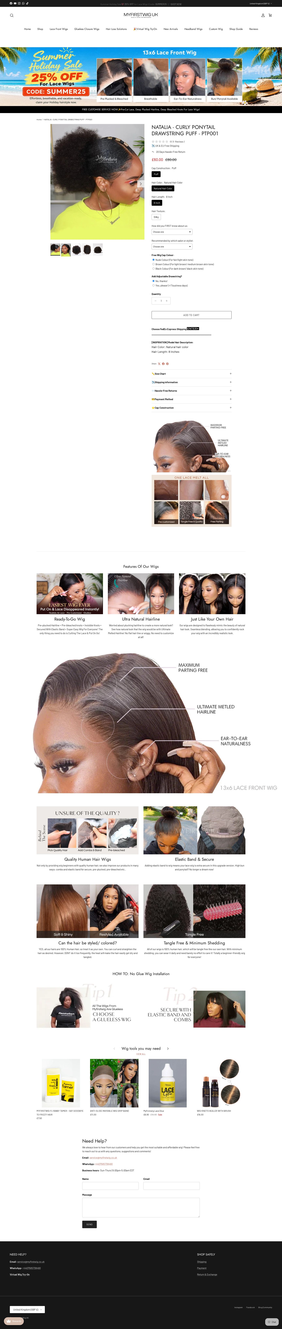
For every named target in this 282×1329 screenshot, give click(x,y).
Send (89, 1224)
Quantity (156, 293)
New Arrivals (171, 29)
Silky (156, 217)
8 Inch (157, 202)
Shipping (201, 1261)
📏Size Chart (159, 373)
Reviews (253, 29)
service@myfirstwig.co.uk (104, 1157)
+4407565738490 (104, 1164)
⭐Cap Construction (163, 407)
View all (140, 1054)
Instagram (238, 1307)
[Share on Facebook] (163, 364)
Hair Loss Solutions (116, 29)
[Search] (12, 15)
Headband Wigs (193, 29)
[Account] (262, 15)
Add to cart (191, 315)
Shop (40, 29)
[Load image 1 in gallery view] (97, 182)
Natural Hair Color (163, 188)
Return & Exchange (207, 1274)
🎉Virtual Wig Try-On (145, 29)
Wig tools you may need (141, 1048)
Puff (156, 174)
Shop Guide (236, 29)
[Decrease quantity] (154, 300)
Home (27, 29)
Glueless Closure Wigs (86, 29)
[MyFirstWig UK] (141, 15)
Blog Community (265, 1307)
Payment (201, 1268)
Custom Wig (216, 29)
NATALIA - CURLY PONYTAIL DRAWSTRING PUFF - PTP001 (68, 119)
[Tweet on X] (159, 364)
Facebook (250, 1307)
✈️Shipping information (165, 382)
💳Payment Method (162, 399)
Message (87, 1194)
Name (85, 1178)
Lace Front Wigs (59, 29)
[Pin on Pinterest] (167, 364)
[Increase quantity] (167, 300)
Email (146, 1178)
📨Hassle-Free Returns (164, 390)
